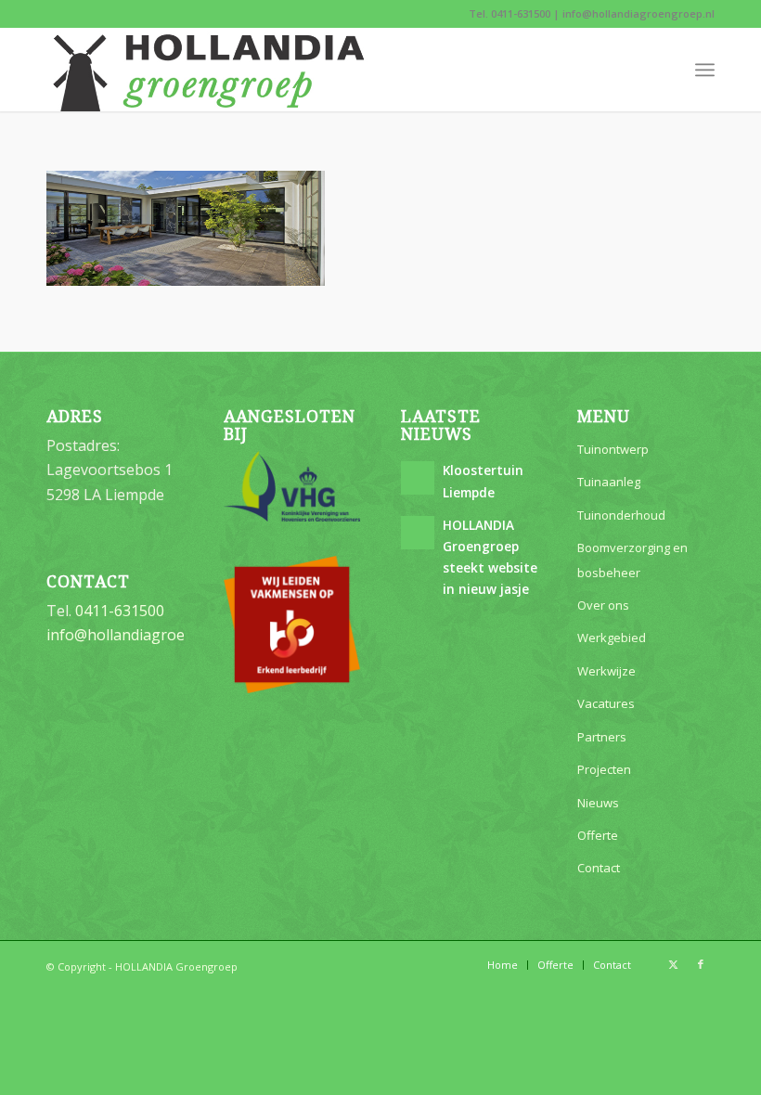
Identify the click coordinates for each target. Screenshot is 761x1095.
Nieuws (598, 802)
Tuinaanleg (608, 481)
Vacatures (606, 703)
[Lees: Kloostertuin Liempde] (417, 478)
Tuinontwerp (613, 449)
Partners (601, 736)
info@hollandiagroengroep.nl (638, 13)
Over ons (603, 605)
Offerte (597, 835)
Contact (598, 867)
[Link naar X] (673, 964)
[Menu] (705, 70)
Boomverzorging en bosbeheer (632, 559)
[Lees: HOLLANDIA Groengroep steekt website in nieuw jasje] (417, 532)
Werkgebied (611, 637)
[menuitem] (705, 70)
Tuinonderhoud (621, 515)
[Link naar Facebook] (701, 964)
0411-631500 (520, 13)
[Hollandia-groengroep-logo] (208, 69)
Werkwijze (606, 671)
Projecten (604, 769)
